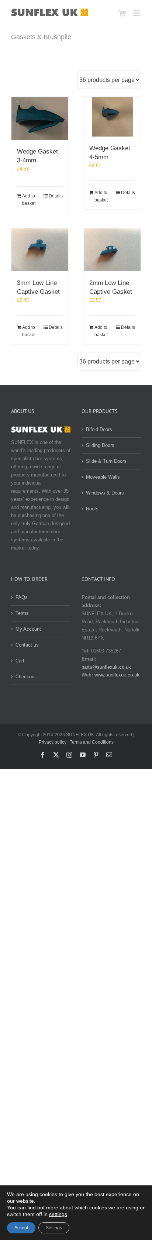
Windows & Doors (105, 493)
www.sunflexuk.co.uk (116, 675)
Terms (22, 613)
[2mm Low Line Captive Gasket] (112, 249)
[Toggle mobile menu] (137, 13)
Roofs (92, 509)
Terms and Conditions (92, 742)
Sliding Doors (100, 445)
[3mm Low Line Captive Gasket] (39, 249)
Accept (21, 1227)
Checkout (25, 676)
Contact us (27, 645)
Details (56, 196)
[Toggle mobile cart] (122, 13)
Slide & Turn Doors (106, 461)
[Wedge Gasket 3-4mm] (39, 118)
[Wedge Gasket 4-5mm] (112, 117)
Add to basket (28, 199)
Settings (54, 1227)
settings (58, 1214)
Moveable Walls (103, 477)
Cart (19, 661)
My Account (28, 629)
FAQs (21, 597)
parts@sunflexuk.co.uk (106, 667)
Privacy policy (52, 742)
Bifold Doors (99, 429)
